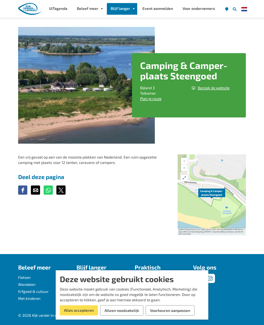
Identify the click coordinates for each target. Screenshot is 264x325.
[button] (212, 195)
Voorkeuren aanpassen (170, 310)
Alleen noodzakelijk (122, 310)
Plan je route (150, 98)
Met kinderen (29, 298)
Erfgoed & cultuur (33, 291)
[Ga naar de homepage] (30, 9)
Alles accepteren (79, 310)
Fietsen (24, 277)
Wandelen (26, 284)
